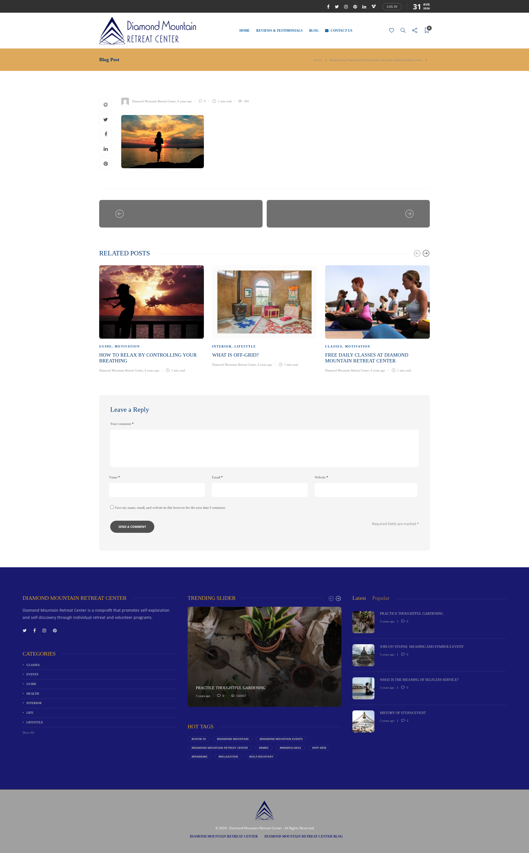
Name (114, 477)
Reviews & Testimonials (279, 31)
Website (321, 477)
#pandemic (199, 756)
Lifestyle (245, 346)
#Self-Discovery (261, 756)
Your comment (122, 424)
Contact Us (341, 31)
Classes (333, 346)
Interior (222, 346)
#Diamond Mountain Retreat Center (219, 748)
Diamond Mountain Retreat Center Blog (303, 836)
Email (217, 477)
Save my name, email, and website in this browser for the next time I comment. (170, 508)
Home (244, 31)
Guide (105, 346)
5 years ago (203, 695)
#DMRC (264, 748)
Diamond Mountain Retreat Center (154, 101)
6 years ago (184, 101)
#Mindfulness (290, 748)
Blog (314, 31)
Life (29, 712)
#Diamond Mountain (233, 739)
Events (32, 674)
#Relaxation (228, 756)
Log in (392, 6)
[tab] (359, 598)
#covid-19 (198, 739)
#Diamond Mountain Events (281, 739)
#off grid (319, 748)
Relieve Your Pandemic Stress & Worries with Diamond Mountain (376, 60)
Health (32, 693)
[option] (151, 318)
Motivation (127, 346)
